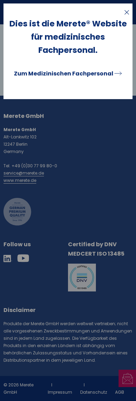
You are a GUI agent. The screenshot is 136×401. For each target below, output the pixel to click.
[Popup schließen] (126, 12)
